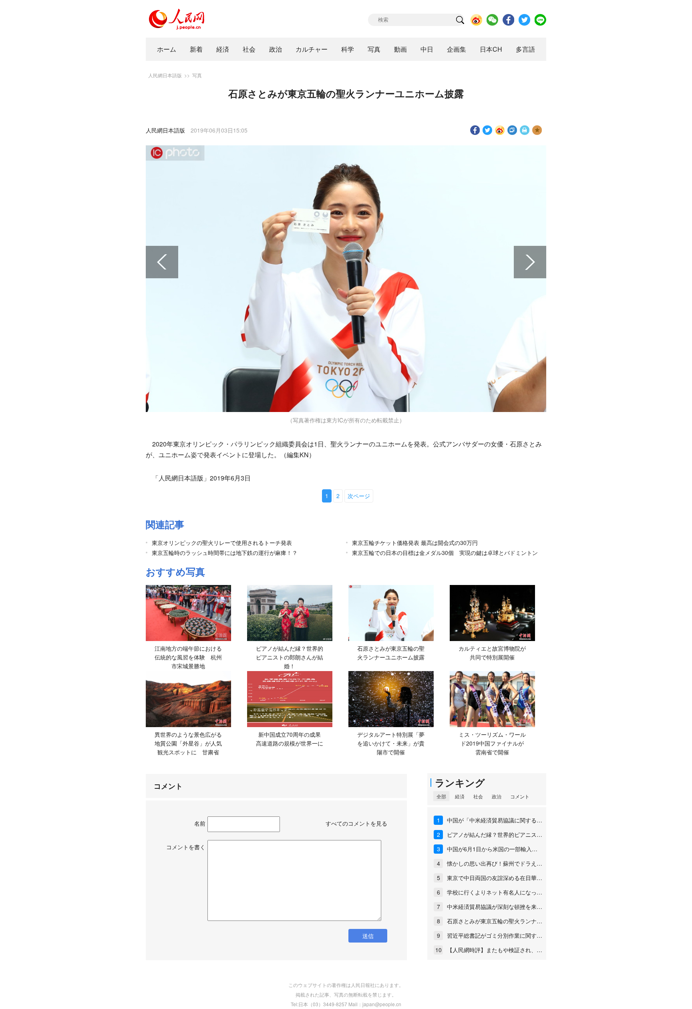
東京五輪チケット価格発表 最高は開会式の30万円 (415, 543)
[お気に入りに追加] (537, 130)
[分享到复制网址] (512, 130)
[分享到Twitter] (488, 130)
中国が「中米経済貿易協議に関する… (494, 820)
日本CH (491, 49)
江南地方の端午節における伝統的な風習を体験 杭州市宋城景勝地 (188, 656)
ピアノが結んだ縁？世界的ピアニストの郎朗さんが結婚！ (289, 656)
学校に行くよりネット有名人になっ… (494, 892)
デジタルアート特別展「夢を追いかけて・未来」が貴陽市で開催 (390, 743)
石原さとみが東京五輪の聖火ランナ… (494, 921)
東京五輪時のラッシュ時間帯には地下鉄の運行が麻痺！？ (225, 553)
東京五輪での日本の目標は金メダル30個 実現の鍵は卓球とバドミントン (445, 553)
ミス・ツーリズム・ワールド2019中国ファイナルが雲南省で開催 (492, 743)
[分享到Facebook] (475, 130)
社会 (249, 49)
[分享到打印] (525, 130)
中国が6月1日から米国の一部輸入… (492, 849)
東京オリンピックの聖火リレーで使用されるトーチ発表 (222, 543)
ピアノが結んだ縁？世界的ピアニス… (494, 834)
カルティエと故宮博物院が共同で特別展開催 (492, 652)
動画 (400, 49)
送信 (368, 936)
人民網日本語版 (165, 75)
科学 (347, 49)
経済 (222, 49)
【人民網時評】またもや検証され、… (494, 950)
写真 (374, 49)
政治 (275, 49)
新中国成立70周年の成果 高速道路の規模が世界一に (291, 738)
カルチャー (312, 49)
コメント (519, 796)
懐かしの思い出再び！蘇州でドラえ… (494, 863)
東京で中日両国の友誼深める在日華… (494, 878)
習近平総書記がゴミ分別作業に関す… (494, 935)
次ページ (359, 496)
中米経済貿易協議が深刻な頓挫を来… (494, 906)
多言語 (525, 49)
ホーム (166, 49)
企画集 (456, 49)
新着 (196, 49)
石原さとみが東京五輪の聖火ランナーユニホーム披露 (390, 652)
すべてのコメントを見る (356, 823)
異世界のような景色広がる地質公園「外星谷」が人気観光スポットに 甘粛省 (188, 743)
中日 (426, 49)
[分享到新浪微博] (500, 130)
